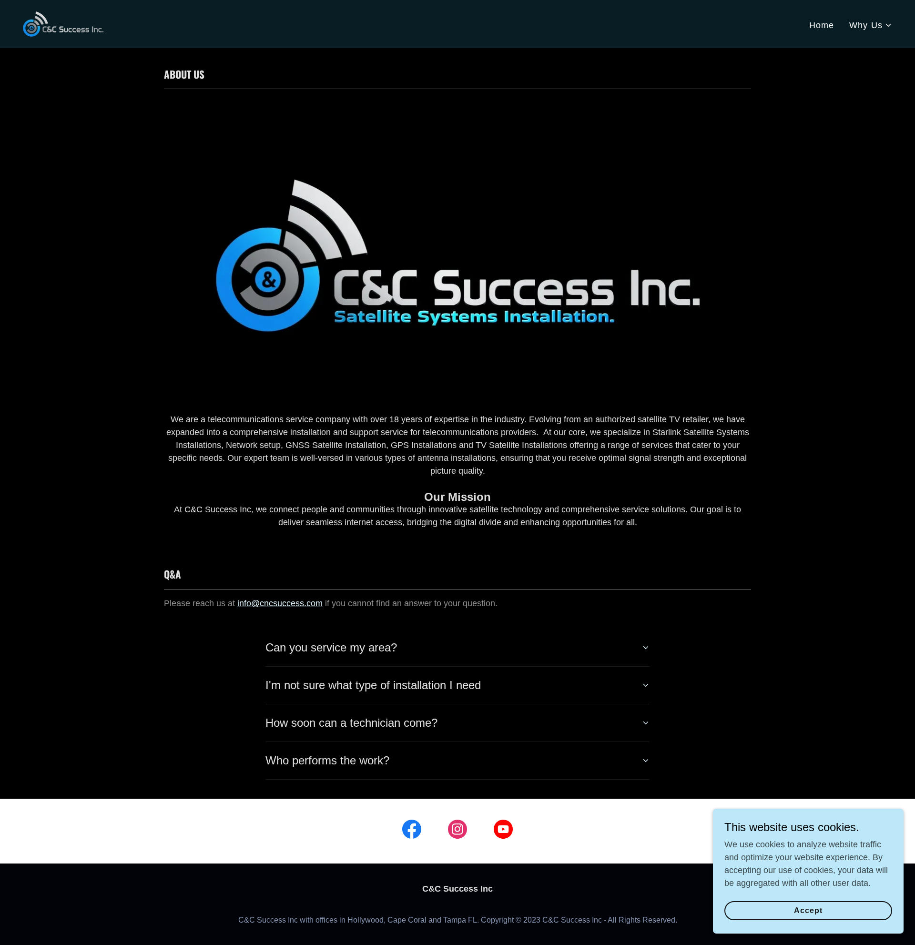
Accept (808, 910)
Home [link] (821, 25)
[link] (63, 23)
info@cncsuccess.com (280, 603)
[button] (870, 25)
